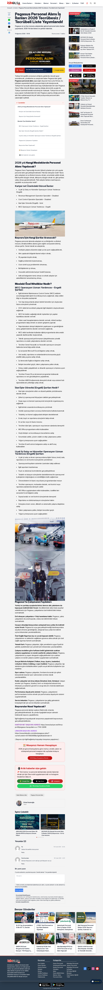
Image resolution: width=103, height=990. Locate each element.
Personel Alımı (57, 977)
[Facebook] (85, 968)
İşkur (68, 3)
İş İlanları (75, 3)
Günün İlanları (42, 967)
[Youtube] (97, 968)
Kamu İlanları (27, 3)
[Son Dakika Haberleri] (87, 3)
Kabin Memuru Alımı (22, 795)
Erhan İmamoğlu (28, 802)
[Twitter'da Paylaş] (9, 27)
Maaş (61, 3)
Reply (22, 852)
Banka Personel (58, 967)
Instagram (57, 781)
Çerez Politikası (43, 975)
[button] (63, 822)
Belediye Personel (72, 963)
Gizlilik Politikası (43, 973)
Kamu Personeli (58, 963)
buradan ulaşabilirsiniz (22, 902)
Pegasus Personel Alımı (37, 795)
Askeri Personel (72, 965)
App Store (41, 781)
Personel (53, 3)
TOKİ (82, 3)
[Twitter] (89, 968)
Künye (40, 971)
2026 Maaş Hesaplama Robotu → (40, 758)
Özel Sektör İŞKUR (72, 975)
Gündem (38, 3)
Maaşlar (69, 973)
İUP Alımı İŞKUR (71, 971)
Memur (46, 3)
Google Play (25, 781)
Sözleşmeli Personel (59, 965)
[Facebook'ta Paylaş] (9, 23)
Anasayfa (9, 8)
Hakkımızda (41, 977)
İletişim (40, 969)
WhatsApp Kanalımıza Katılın (41, 786)
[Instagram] (93, 968)
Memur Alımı (57, 975)
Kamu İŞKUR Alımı (58, 973)
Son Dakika (41, 963)
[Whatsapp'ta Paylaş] (9, 20)
